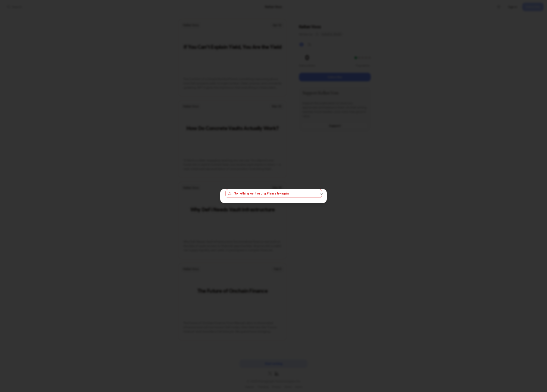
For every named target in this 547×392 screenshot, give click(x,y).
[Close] (321, 194)
